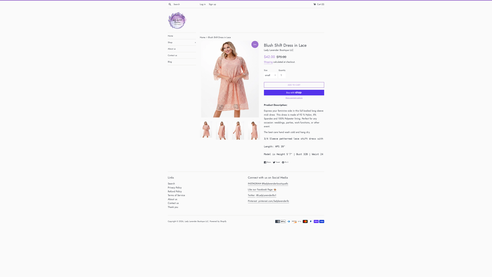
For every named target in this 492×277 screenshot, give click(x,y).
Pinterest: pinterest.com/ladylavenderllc (268, 201)
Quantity (282, 70)
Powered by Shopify (218, 221)
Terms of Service (176, 195)
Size (265, 70)
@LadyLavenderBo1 (266, 195)
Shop (182, 42)
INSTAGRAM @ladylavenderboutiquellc (268, 183)
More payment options (294, 98)
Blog (170, 61)
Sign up (212, 4)
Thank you (173, 207)
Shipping (268, 62)
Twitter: (251, 195)
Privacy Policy (175, 187)
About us (172, 48)
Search (171, 183)
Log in (203, 4)
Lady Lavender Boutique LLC (196, 221)
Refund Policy (175, 191)
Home (170, 35)
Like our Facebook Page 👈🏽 (262, 189)
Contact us (172, 55)
